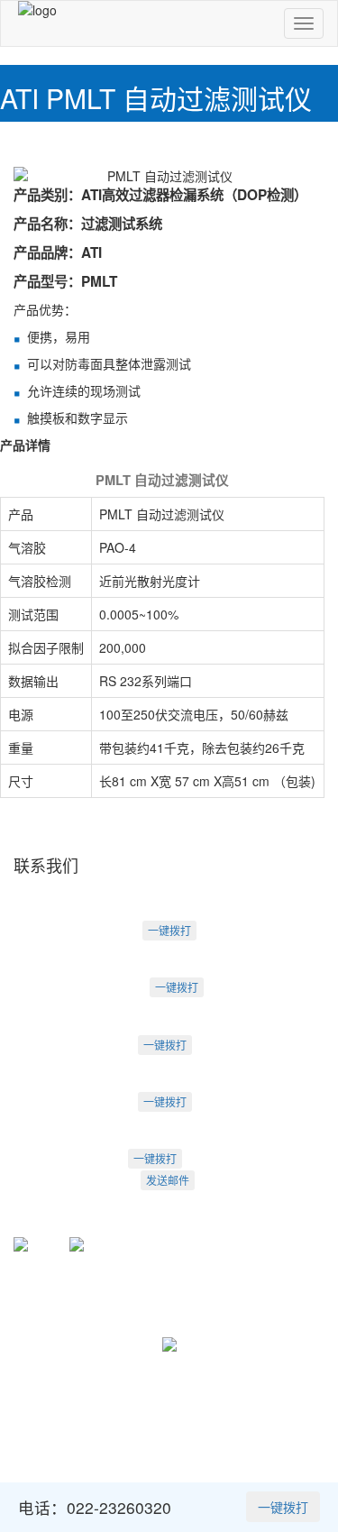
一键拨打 (169, 930)
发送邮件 (167, 1180)
